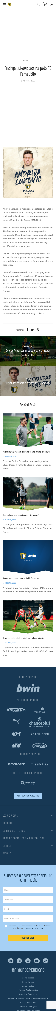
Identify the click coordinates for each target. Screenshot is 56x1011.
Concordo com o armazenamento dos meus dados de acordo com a (29, 927)
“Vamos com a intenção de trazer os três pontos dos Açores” (27, 451)
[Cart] (45, 4)
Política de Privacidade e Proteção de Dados (28, 998)
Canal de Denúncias (28, 994)
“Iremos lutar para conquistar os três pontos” (21, 515)
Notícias (28, 60)
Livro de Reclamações (28, 990)
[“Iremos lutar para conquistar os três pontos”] (28, 493)
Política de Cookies (28, 1002)
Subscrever (28, 937)
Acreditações (28, 985)
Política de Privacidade (34, 928)
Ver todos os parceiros (28, 795)
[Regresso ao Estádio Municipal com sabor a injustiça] (28, 617)
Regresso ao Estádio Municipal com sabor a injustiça (23, 638)
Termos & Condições (28, 1006)
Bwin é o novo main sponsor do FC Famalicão (21, 578)
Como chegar (28, 977)
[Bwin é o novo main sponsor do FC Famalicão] (28, 557)
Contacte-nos (28, 981)
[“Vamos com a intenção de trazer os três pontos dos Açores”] (28, 430)
